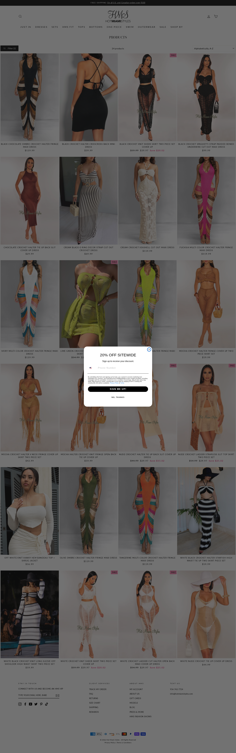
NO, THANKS (118, 397)
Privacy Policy (114, 383)
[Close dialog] (149, 349)
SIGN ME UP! (118, 389)
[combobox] (92, 368)
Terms (122, 383)
